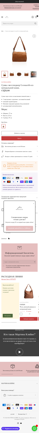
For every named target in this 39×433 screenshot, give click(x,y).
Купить (19, 138)
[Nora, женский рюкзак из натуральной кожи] (29, 292)
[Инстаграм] (18, 423)
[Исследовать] (35, 23)
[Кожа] (3, 126)
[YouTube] (21, 423)
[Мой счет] (32, 17)
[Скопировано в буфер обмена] (9, 238)
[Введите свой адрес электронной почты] (34, 262)
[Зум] (34, 36)
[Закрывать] (35, 162)
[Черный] (26, 314)
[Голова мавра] (24, 314)
